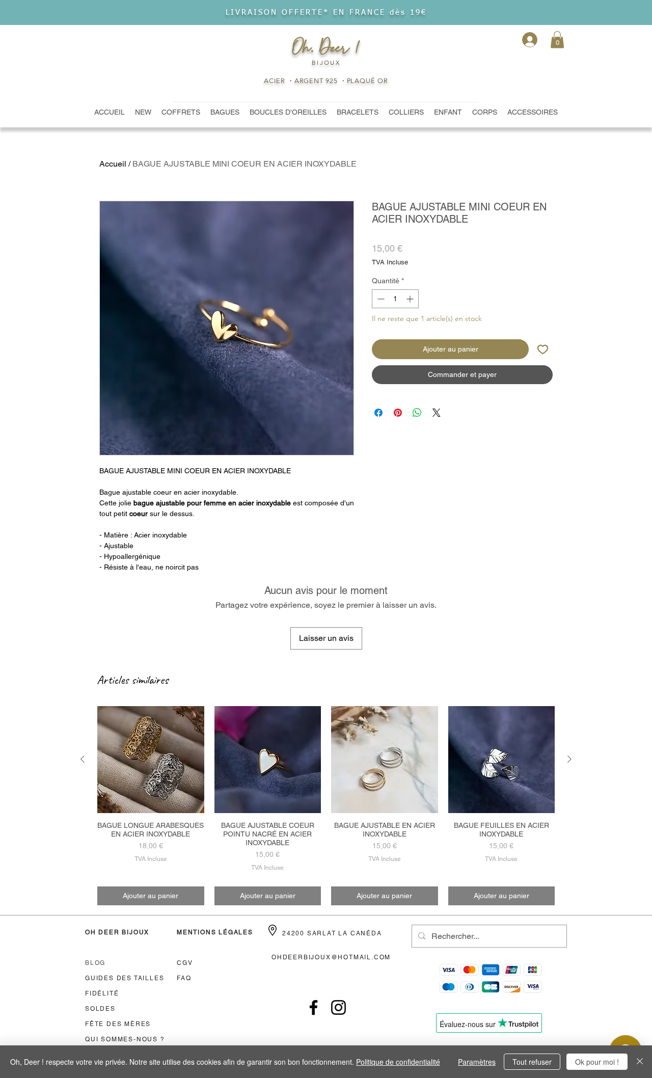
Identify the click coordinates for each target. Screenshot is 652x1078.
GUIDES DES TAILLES (124, 978)
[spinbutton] (395, 299)
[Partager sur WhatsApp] (417, 413)
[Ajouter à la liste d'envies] (543, 349)
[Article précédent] (82, 759)
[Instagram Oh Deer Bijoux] (338, 1007)
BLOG (95, 962)
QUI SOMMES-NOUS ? (125, 1039)
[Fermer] (640, 1062)
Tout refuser (532, 1062)
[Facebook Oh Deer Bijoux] (313, 1007)
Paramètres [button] (477, 1062)
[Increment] (410, 299)
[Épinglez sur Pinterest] (398, 413)
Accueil (112, 164)
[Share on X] (436, 413)
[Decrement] (379, 299)
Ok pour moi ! (597, 1062)
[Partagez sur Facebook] (378, 413)
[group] (326, 806)
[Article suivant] (569, 759)
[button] (557, 39)
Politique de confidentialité (398, 1062)
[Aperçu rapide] (150, 759)
